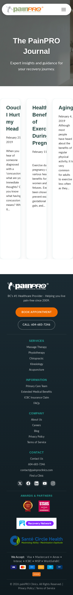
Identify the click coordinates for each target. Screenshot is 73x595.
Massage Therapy (37, 347)
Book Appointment (37, 312)
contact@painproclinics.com (36, 470)
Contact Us (36, 459)
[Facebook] (28, 483)
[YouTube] (45, 483)
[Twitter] (20, 483)
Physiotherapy (36, 353)
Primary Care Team (36, 386)
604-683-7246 (36, 464)
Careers (36, 425)
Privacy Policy (36, 436)
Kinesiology (36, 364)
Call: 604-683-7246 (36, 324)
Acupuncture (36, 370)
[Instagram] (53, 483)
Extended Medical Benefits (36, 392)
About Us (36, 419)
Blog (36, 431)
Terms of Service (36, 442)
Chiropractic (36, 358)
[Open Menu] (63, 10)
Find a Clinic (37, 476)
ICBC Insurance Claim (36, 397)
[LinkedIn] (36, 483)
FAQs (37, 403)
